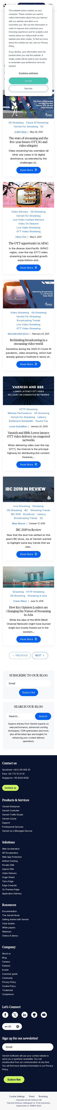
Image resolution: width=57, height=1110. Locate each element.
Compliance (8, 994)
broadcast (29, 514)
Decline (28, 88)
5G (41, 126)
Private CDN (8, 865)
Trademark (7, 990)
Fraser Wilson (20, 601)
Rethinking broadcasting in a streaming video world (28, 341)
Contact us (10, 788)
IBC (26, 510)
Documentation (9, 911)
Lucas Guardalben (18, 426)
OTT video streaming (29, 231)
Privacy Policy (9, 982)
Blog (4, 957)
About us (6, 953)
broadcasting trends (28, 320)
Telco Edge (7, 881)
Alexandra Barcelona (18, 334)
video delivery (20, 211)
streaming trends (40, 510)
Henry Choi (21, 237)
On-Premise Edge (10, 889)
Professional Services (12, 827)
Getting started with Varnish (15, 919)
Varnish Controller (10, 810)
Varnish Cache (9, 818)
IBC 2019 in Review (28, 530)
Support (6, 822)
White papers (8, 927)
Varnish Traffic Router (12, 814)
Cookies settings (28, 73)
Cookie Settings (17, 1096)
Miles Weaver (18, 523)
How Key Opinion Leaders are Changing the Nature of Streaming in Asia (28, 611)
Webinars (6, 931)
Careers (6, 961)
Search (43, 716)
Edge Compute (9, 885)
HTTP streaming (28, 409)
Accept (28, 81)
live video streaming (28, 227)
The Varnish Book (11, 915)
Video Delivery (9, 873)
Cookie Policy (9, 986)
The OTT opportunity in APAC (29, 243)
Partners (6, 966)
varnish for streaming (26, 126)
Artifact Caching (10, 861)
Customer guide (10, 974)
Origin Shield (8, 877)
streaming (38, 506)
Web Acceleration (11, 849)
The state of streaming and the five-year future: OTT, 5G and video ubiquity (28, 141)
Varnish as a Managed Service (17, 831)
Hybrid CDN (8, 869)
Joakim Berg (20, 132)
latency (42, 417)
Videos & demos (10, 935)
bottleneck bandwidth (21, 421)
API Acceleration (10, 853)
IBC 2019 (16, 514)
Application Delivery (12, 893)
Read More (27, 170)
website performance (20, 413)
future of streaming (37, 122)
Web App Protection (12, 857)
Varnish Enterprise (11, 806)
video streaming (20, 312)
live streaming (22, 506)
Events (5, 970)
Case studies (8, 923)
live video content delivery (28, 219)
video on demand (28, 223)
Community (7, 978)
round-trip (42, 421)
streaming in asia (37, 595)
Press (31, 1096)
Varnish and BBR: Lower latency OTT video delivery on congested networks (28, 436)
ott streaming (16, 122)
